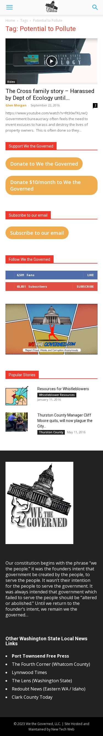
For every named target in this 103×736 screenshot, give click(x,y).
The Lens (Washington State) (42, 681)
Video (11, 82)
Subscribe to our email (37, 233)
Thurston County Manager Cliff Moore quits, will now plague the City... (65, 420)
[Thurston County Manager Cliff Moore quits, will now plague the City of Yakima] (16, 422)
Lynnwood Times (30, 672)
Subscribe (85, 286)
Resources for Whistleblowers (63, 389)
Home (10, 20)
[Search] (95, 7)
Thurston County (51, 432)
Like (90, 275)
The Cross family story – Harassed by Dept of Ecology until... (49, 94)
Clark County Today (32, 697)
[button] (9, 7)
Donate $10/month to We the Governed (45, 185)
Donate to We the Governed (44, 163)
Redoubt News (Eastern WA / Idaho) (48, 689)
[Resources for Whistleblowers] (17, 395)
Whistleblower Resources (57, 395)
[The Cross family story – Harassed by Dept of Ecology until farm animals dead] (51, 61)
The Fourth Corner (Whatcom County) (51, 664)
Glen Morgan (16, 105)
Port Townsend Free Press (40, 656)
